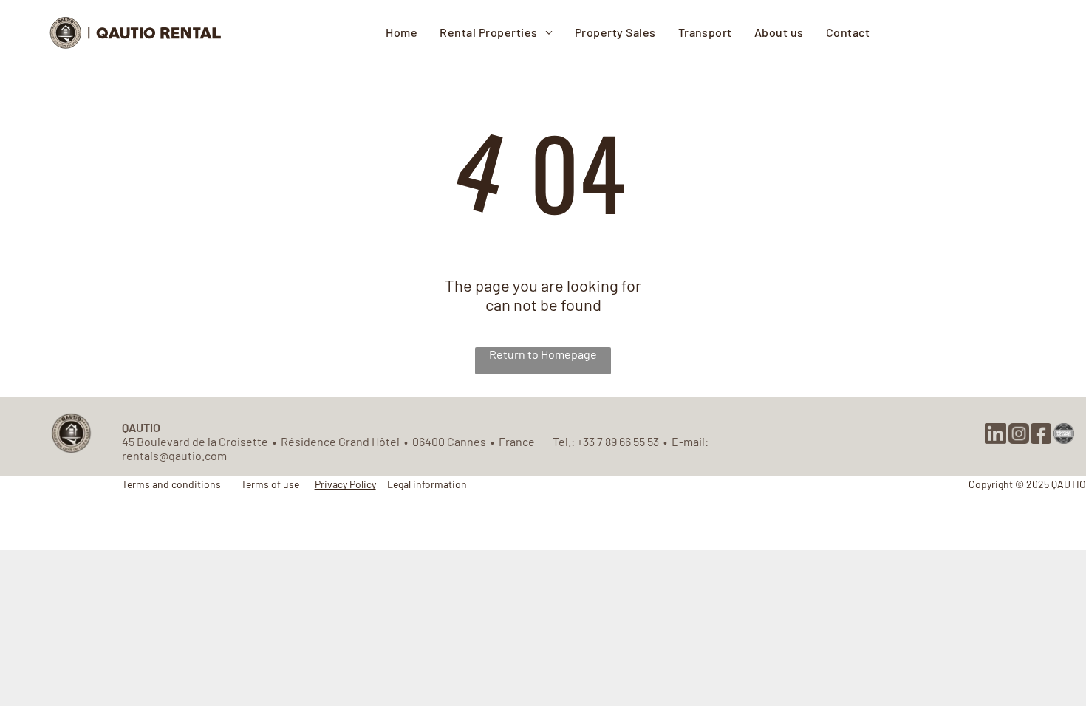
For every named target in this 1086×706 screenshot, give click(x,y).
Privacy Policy (345, 484)
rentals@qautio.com (174, 455)
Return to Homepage (543, 354)
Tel (560, 441)
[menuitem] (401, 32)
